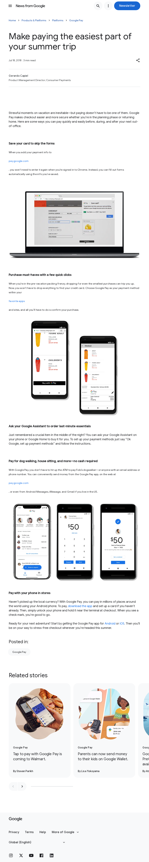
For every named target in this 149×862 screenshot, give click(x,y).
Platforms (57, 20)
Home (12, 20)
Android (110, 623)
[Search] (98, 5)
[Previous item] (13, 786)
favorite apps (17, 301)
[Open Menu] (10, 5)
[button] (127, 5)
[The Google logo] (15, 819)
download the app (80, 606)
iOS (122, 623)
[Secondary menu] (108, 5)
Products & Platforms (34, 20)
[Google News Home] (30, 5)
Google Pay (76, 20)
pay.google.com (19, 161)
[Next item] (22, 786)
